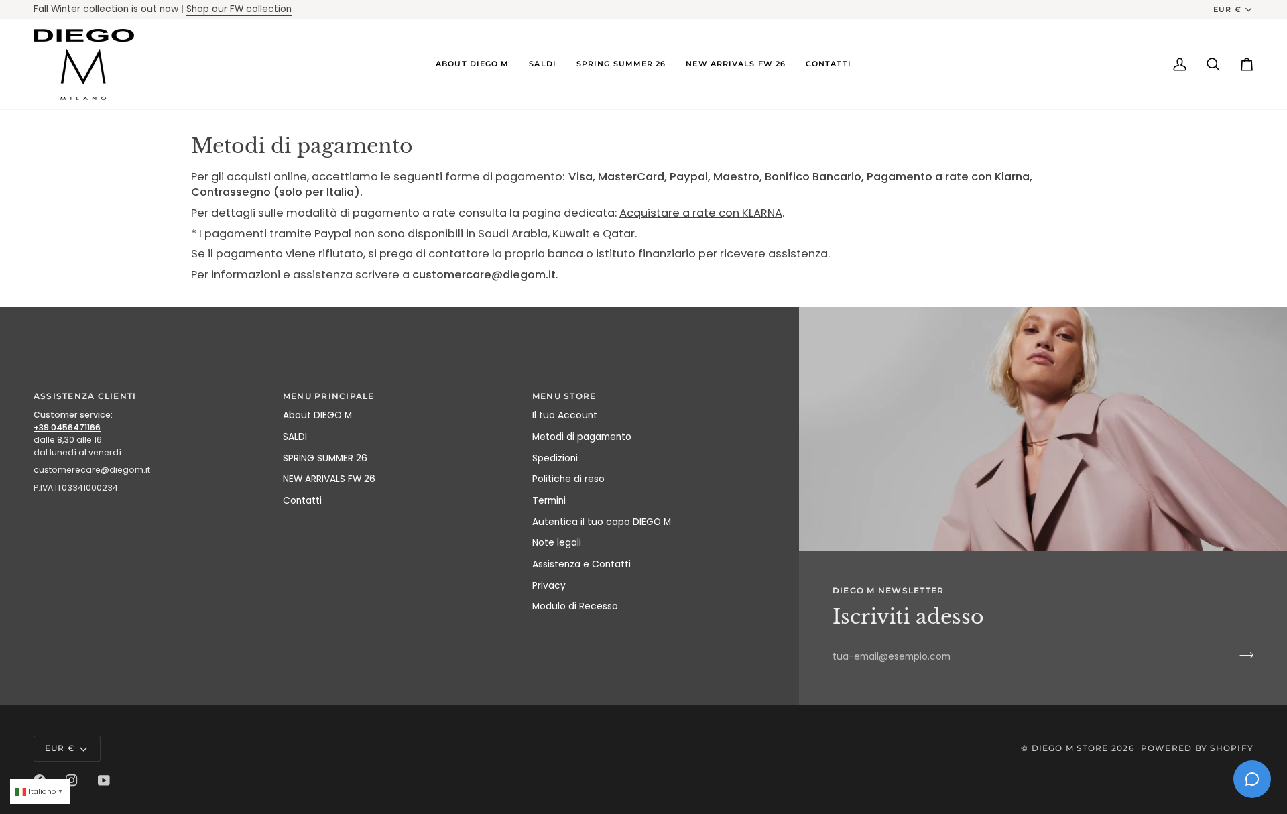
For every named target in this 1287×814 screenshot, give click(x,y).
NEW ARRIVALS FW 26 (329, 479)
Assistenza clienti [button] (85, 396)
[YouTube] (104, 780)
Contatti (302, 500)
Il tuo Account (564, 415)
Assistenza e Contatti (581, 564)
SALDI (295, 436)
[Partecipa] (1242, 655)
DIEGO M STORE (1071, 748)
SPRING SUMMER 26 (325, 458)
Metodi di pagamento (581, 436)
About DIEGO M (317, 415)
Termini (549, 500)
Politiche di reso (568, 479)
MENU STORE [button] (564, 396)
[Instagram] (72, 780)
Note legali (556, 542)
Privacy (549, 585)
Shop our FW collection (239, 9)
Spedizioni (555, 458)
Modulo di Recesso (575, 606)
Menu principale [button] (329, 396)
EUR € (1227, 9)
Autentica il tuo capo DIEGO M (601, 522)
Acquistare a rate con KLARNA (700, 212)
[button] (472, 64)
